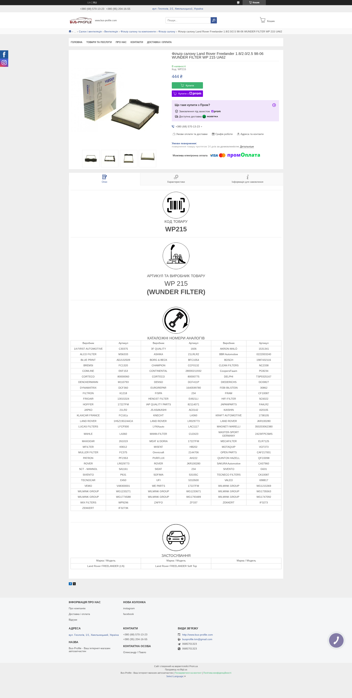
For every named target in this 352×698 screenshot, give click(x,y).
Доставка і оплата (159, 42)
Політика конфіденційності (217, 673)
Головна (76, 42)
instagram (129, 608)
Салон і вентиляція (90, 31)
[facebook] (70, 584)
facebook (128, 614)
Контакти (137, 42)
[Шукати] (214, 20)
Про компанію (77, 608)
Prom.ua (193, 666)
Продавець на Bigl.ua (176, 669)
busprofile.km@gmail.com (197, 639)
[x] (74, 584)
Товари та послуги (99, 42)
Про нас (121, 42)
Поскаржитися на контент (188, 673)
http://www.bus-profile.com (197, 634)
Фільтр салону (166, 31)
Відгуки (73, 619)
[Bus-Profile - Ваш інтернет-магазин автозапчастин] (81, 20)
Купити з (183, 93)
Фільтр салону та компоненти (138, 31)
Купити (190, 85)
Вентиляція (111, 31)
